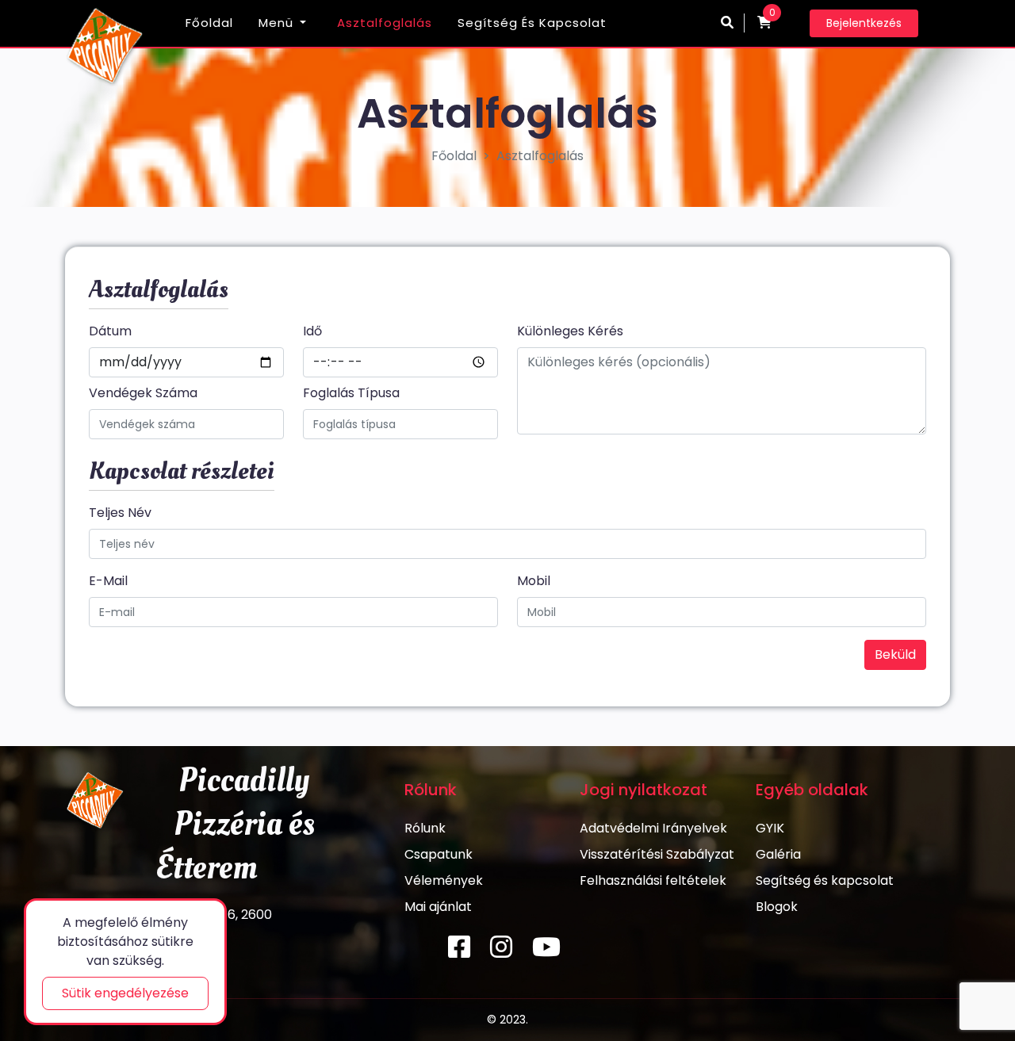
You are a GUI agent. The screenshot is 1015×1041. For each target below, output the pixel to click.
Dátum (110, 331)
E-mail (108, 581)
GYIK (770, 828)
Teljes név (120, 512)
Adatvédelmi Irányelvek (653, 828)
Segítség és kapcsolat (532, 22)
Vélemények (443, 880)
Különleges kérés (570, 331)
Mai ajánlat (438, 906)
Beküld (895, 654)
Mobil (533, 581)
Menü (276, 22)
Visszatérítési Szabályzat (657, 854)
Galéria (778, 854)
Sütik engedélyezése (125, 993)
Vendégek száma (143, 393)
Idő (312, 331)
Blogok (777, 906)
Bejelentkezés (864, 23)
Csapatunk (438, 854)
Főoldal (209, 22)
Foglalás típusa (351, 393)
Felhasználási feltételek (653, 880)
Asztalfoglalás (384, 22)
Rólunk (425, 828)
